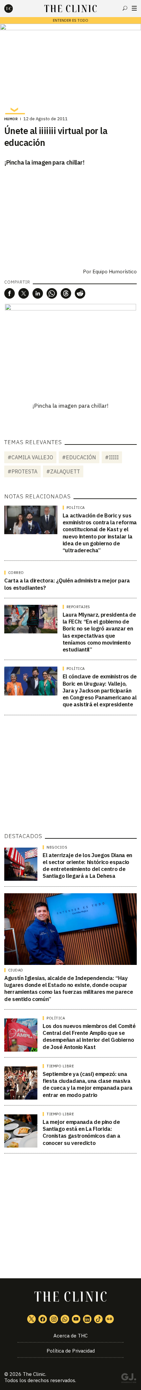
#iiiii (112, 457)
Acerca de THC (70, 1336)
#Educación (79, 457)
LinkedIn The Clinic (87, 1319)
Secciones (134, 8)
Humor (11, 119)
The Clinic (34, 1374)
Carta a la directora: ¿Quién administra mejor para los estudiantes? (67, 584)
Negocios (57, 847)
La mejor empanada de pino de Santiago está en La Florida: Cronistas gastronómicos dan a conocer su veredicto (81, 1132)
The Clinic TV (76, 1319)
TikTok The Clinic (98, 1319)
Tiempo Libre (60, 1066)
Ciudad (15, 970)
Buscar (125, 8)
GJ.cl (128, 1379)
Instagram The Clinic (54, 1319)
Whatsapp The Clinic (65, 1319)
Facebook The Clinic (42, 1319)
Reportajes (78, 606)
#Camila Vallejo (30, 457)
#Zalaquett (63, 471)
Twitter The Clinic (31, 1319)
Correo (16, 572)
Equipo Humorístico (114, 271)
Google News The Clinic (109, 1319)
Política (76, 507)
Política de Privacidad (71, 1351)
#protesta (22, 471)
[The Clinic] (14, 8)
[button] (9, 293)
